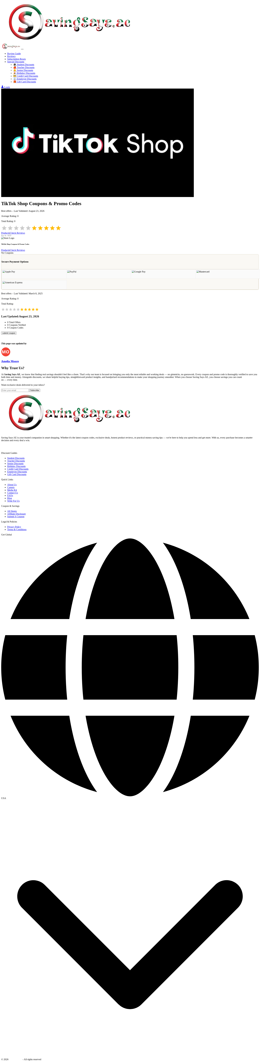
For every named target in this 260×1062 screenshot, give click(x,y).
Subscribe (34, 390)
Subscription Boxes (16, 59)
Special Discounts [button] (15, 61)
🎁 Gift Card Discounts (24, 81)
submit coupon (8, 333)
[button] (130, 798)
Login (7, 87)
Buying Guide (14, 53)
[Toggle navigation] (22, 49)
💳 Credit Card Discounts (25, 76)
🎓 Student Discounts (23, 64)
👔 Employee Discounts (25, 79)
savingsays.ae (15, 1059)
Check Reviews (17, 233)
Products (5, 233)
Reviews (11, 56)
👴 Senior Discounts (23, 70)
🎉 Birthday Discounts (24, 73)
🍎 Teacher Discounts (23, 67)
